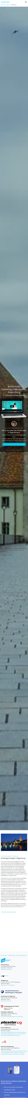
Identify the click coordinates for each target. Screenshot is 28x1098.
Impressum (19, 557)
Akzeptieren (3, 555)
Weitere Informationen (11, 557)
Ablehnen (11, 555)
